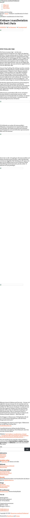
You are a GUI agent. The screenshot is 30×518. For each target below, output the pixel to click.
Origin (18, 516)
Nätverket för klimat (6, 473)
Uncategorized (22, 27)
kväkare (10, 434)
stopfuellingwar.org (5, 425)
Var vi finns (6, 8)
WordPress (10, 516)
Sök (1, 447)
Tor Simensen (12, 27)
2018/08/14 (3, 27)
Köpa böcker (3, 467)
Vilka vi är (6, 5)
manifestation (17, 434)
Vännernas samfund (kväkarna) (19, 513)
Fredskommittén (5, 471)
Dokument (3, 456)
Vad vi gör (6, 6)
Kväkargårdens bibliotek (7, 466)
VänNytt (2, 457)
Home (6, 13)
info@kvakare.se (9, 480)
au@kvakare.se (4, 510)
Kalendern (3, 454)
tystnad (24, 434)
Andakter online (4, 460)
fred (6, 434)
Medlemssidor (4, 491)
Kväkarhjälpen (4, 474)
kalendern (5, 461)
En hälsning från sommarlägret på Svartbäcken (14, 435)
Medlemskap (4, 487)
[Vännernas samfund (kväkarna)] (9, 0)
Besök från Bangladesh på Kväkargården (11, 437)
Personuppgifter (5, 486)
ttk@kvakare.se (4, 509)
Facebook (2, 484)
